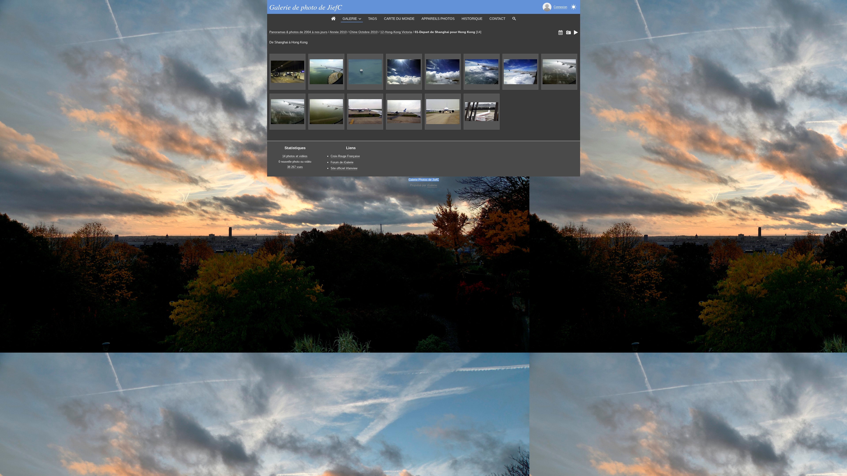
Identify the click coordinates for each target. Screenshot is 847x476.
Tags (372, 18)
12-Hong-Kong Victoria (396, 32)
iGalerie (432, 185)
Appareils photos (438, 18)
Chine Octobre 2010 (363, 32)
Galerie (350, 18)
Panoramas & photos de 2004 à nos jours (298, 32)
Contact (497, 18)
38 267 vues (295, 167)
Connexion (560, 7)
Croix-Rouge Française (345, 156)
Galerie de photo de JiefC (305, 7)
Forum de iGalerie (342, 162)
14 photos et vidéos (294, 156)
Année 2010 (338, 32)
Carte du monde (399, 18)
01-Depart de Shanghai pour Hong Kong (445, 32)
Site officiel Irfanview (344, 168)
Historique (472, 18)
